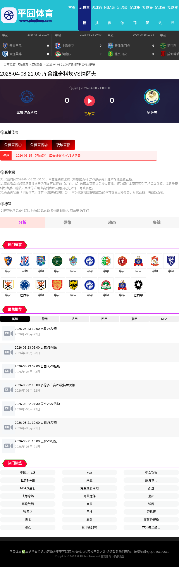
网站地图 (118, 556)
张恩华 (27, 511)
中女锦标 (151, 472)
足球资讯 (160, 15)
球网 (151, 504)
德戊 (28, 519)
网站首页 (22, 64)
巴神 (89, 511)
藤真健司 (151, 480)
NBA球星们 (27, 488)
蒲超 (151, 496)
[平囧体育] (27, 15)
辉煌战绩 (28, 504)
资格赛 (151, 511)
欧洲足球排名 (60, 211)
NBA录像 (109, 15)
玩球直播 (63, 145)
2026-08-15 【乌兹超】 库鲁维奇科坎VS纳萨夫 (48, 155)
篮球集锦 (147, 15)
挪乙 (28, 527)
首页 (71, 7)
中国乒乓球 (27, 472)
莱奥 (89, 480)
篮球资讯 (172, 15)
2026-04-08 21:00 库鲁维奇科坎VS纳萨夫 (70, 64)
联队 (27, 211)
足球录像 (122, 15)
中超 (5, 35)
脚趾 (89, 519)
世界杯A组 (28, 480)
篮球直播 (97, 15)
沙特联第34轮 (40, 211)
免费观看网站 (89, 488)
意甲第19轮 (89, 527)
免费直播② (39, 145)
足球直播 (84, 15)
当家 (89, 504)
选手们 (84, 211)
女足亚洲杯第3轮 (11, 211)
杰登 (151, 488)
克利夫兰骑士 (151, 527)
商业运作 (89, 496)
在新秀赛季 (151, 519)
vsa (89, 472)
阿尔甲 (74, 211)
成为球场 (28, 496)
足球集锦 (135, 15)
